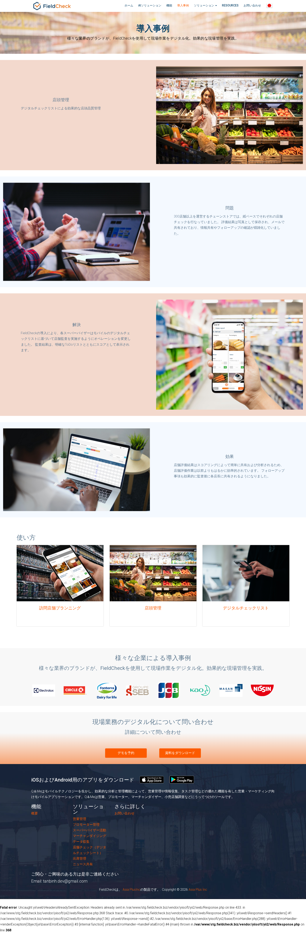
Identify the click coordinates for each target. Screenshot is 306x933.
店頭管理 (153, 607)
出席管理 (79, 858)
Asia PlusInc (131, 890)
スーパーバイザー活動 (89, 830)
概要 (34, 813)
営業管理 (79, 819)
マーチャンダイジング (89, 836)
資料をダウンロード (180, 753)
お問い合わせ (124, 813)
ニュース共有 (83, 864)
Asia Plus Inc (198, 890)
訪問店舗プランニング (60, 607)
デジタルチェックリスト (246, 607)
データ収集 (81, 842)
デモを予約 (126, 753)
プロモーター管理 (86, 825)
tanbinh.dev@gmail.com (65, 881)
